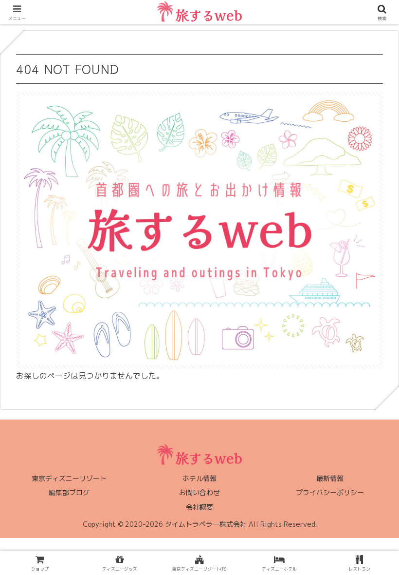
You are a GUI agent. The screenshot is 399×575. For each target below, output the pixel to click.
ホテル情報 (199, 478)
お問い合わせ (199, 492)
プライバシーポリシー (330, 492)
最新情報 (330, 478)
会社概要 (199, 507)
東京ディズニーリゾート (69, 478)
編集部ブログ (69, 492)
